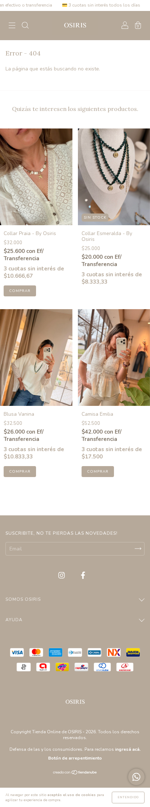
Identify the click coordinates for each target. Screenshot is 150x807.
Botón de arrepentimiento (75, 758)
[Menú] (12, 26)
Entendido (128, 797)
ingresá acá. (128, 749)
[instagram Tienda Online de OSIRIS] (62, 575)
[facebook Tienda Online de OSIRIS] (83, 575)
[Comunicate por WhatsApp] (136, 777)
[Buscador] (25, 26)
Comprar (20, 290)
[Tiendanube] (75, 773)
